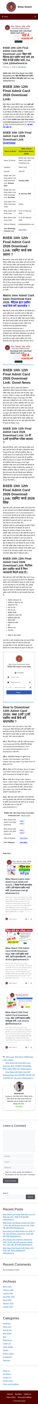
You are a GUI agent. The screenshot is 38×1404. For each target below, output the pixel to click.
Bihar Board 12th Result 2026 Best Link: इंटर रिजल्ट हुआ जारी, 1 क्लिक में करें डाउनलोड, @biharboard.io (19, 1217)
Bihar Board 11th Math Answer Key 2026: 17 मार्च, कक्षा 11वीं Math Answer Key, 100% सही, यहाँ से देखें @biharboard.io (19, 1233)
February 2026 (8, 1290)
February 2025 (8, 1303)
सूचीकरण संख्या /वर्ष (14, 618)
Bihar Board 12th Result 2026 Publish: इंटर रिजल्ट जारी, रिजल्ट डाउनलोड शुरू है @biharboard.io (18, 1250)
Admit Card (10, 1057)
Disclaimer (7, 1374)
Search (5, 1193)
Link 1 (22, 821)
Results (5, 1350)
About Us (6, 1371)
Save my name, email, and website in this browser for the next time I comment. (20, 1173)
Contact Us (7, 1377)
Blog (4, 1337)
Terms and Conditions (11, 1384)
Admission (7, 1323)
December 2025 (8, 1297)
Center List (7, 1344)
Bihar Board (25, 6)
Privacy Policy (8, 1381)
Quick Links (25, 815)
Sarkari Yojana (8, 1354)
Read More (19, 1106)
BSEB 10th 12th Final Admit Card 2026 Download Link (18, 364)
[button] (35, 17)
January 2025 (8, 1307)
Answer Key (7, 1330)
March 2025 (7, 1300)
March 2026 (7, 1287)
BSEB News (28, 1057)
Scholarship (7, 1357)
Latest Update (8, 1060)
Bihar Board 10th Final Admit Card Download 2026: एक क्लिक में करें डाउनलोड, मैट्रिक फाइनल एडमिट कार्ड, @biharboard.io (17, 1066)
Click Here (22, 230)
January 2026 (8, 1293)
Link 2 (22, 823)
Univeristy (6, 1360)
